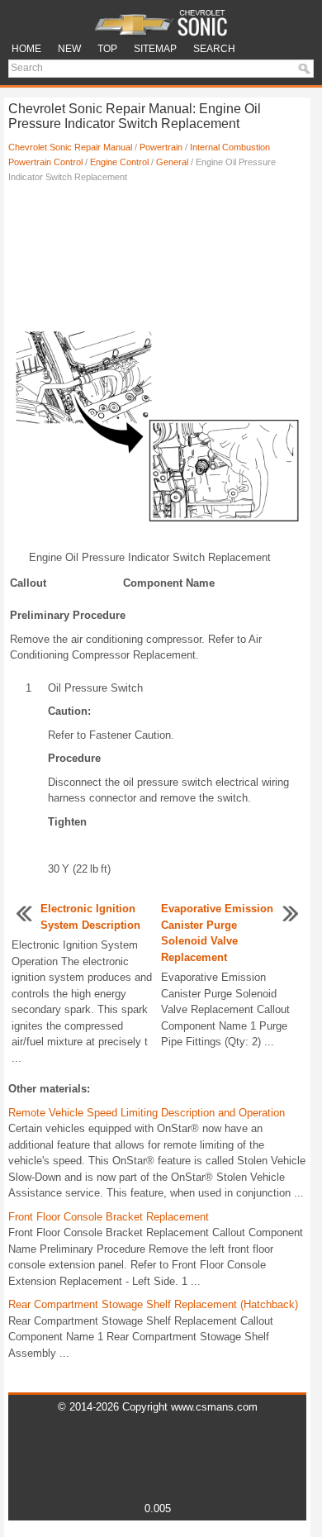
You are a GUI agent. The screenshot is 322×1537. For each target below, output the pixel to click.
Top (107, 49)
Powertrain (161, 147)
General (172, 162)
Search (214, 49)
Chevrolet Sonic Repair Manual (70, 147)
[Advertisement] (157, 250)
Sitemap (155, 49)
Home (26, 49)
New (69, 49)
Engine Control (119, 162)
